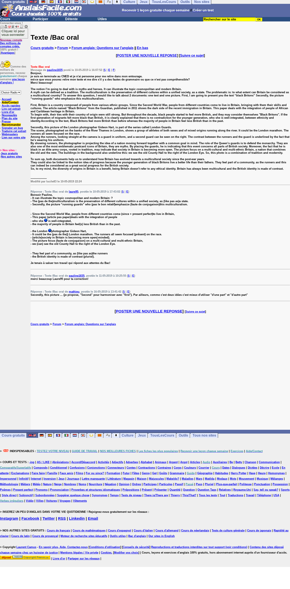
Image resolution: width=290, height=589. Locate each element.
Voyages (64, 500)
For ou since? (95, 473)
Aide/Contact (10, 102)
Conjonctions (96, 467)
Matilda (209, 478)
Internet (36, 478)
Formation (113, 473)
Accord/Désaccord (83, 462)
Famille (52, 473)
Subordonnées (45, 495)
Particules (165, 484)
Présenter (160, 489)
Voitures (51, 500)
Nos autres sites (11, 156)
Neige (58, 484)
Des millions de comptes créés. (11, 43)
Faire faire (38, 473)
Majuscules (156, 478)
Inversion (50, 478)
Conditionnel (58, 467)
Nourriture (95, 484)
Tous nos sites (204, 435)
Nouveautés (9, 115)
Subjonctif (26, 495)
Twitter (48, 518)
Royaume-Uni (242, 489)
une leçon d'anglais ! (12, 81)
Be (231, 462)
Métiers (25, 484)
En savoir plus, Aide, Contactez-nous (63, 547)
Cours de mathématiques (89, 530)
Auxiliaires (220, 462)
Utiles (102, 19)
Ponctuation (262, 484)
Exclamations (20, 473)
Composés (41, 467)
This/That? (189, 495)
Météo (37, 484)
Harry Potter (238, 473)
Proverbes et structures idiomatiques (95, 489)
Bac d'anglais (137, 536)
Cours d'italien (143, 530)
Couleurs (190, 467)
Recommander (11, 124)
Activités (103, 462)
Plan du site (9, 118)
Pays (199, 484)
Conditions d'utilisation (104, 547)
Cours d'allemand (167, 530)
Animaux (160, 462)
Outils (183, 435)
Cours (5, 19)
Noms (82, 484)
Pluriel (209, 484)
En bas (142, 48)
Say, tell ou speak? (265, 489)
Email (93, 518)
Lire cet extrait (11, 108)
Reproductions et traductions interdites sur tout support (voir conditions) (199, 547)
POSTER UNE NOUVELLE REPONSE (147, 55)
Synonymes (99, 495)
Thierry (175, 495)
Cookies (106, 552)
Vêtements (80, 500)
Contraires (164, 467)
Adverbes (132, 462)
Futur (126, 473)
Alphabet (146, 462)
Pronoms (41, 489)
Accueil (6, 99)
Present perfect (23, 489)
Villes (40, 500)
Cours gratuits (42, 48)
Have (252, 473)
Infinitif (23, 478)
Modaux (222, 478)
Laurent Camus (26, 547)
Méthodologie (9, 484)
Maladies (187, 478)
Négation (110, 484)
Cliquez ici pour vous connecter (13, 32)
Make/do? (172, 478)
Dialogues (238, 467)
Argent (173, 462)
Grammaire (177, 473)
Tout (222, 495)
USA (276, 495)
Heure (262, 473)
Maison (141, 478)
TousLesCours (162, 435)
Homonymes (276, 473)
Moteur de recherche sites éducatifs (84, 536)
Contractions (146, 467)
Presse (6, 121)
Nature (47, 484)
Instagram (9, 518)
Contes (131, 467)
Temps (114, 495)
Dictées (252, 467)
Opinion (124, 484)
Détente (71, 19)
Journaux (73, 478)
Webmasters (10, 134)
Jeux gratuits (9, 153)
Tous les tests (208, 495)
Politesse (245, 484)
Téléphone (264, 495)
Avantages (7, 52)
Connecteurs (115, 467)
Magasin (128, 478)
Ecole (275, 467)
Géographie (205, 473)
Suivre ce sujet (192, 55)
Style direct (9, 495)
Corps (178, 467)
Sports (285, 489)
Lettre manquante (93, 478)
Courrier (203, 467)
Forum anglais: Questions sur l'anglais (103, 48)
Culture (128, 435)
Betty (238, 462)
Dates (225, 467)
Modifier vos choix (126, 552)
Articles (195, 462)
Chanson (250, 462)
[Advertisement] (160, 377)
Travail (250, 495)
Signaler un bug (12, 128)
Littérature (114, 478)
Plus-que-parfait (226, 484)
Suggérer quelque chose (73, 495)
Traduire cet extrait (14, 131)
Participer (40, 19)
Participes (150, 484)
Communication (269, 462)
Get (154, 473)
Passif (179, 484)
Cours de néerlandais (195, 530)
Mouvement (246, 478)
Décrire (264, 467)
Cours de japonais (259, 530)
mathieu (74, 291)
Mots (233, 478)
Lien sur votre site (13, 137)
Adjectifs (117, 462)
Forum (62, 48)
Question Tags (206, 489)
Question (189, 489)
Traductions (235, 495)
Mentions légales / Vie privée (79, 552)
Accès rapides (11, 105)
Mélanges (276, 478)
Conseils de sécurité (136, 547)
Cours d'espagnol (119, 530)
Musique (262, 478)
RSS (62, 518)
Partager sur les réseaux (84, 558)
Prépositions (130, 489)
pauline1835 (55, 70)
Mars (199, 478)
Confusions (77, 467)
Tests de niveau (131, 495)
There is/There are (156, 495)
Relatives (225, 489)
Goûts (163, 473)
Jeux (142, 435)
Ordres (136, 484)
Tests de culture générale (228, 530)
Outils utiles (118, 536)
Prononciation (59, 489)
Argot (183, 462)
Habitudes (221, 473)
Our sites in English (161, 536)
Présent (147, 489)
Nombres (70, 484)
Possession (280, 484)
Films (79, 473)
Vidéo (30, 500)
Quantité (174, 489)
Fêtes (135, 473)
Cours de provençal (45, 536)
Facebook (30, 518)
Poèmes (5, 489)
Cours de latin (20, 536)
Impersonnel (8, 478)
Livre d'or (8, 112)
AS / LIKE (43, 462)
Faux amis (66, 473)
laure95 (73, 191)
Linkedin (77, 518)
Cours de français (58, 530)
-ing (31, 462)
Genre (146, 473)
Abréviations (60, 462)
